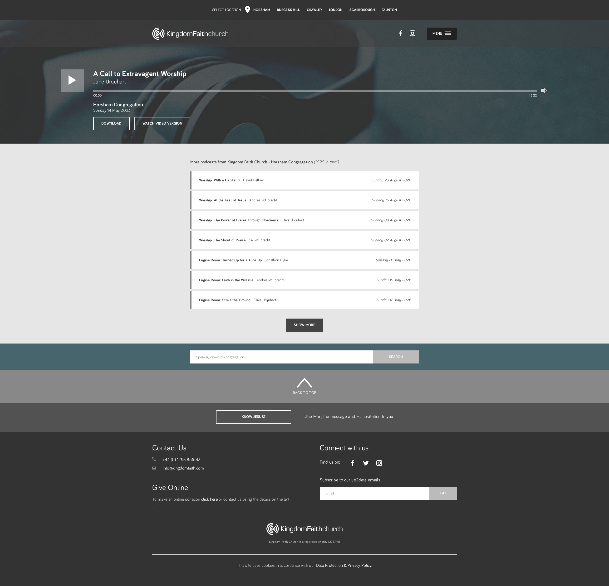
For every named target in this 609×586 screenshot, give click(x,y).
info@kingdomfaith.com (183, 468)
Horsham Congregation (118, 104)
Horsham (261, 10)
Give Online (170, 488)
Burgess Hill (288, 10)
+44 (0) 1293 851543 (182, 460)
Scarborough (362, 10)
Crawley (314, 10)
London (336, 10)
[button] (72, 80)
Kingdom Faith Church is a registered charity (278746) (304, 541)
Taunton (389, 10)
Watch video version (162, 123)
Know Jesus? (254, 417)
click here (209, 499)
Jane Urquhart (109, 82)
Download (111, 123)
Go (443, 493)
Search (396, 357)
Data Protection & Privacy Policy (343, 565)
